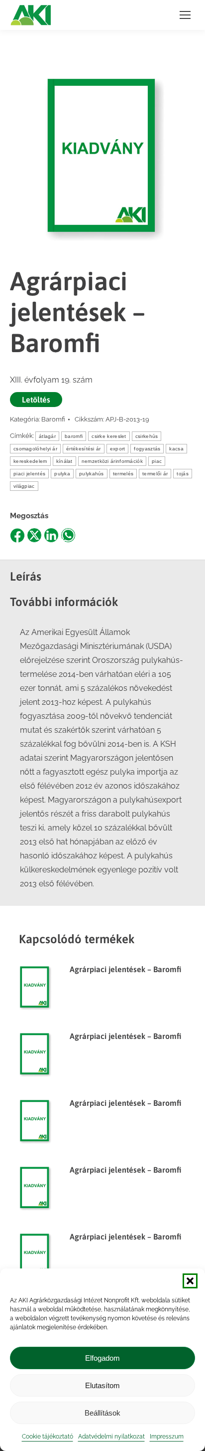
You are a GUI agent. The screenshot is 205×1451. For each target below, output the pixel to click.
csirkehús (146, 436)
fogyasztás (147, 448)
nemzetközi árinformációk (112, 461)
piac (157, 461)
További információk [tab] (64, 602)
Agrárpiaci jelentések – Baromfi (125, 969)
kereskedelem (30, 461)
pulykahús (91, 473)
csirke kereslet (109, 436)
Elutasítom (102, 1385)
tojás (183, 473)
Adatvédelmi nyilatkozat (111, 1436)
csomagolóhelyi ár (35, 448)
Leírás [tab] (25, 576)
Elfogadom (102, 1358)
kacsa (176, 448)
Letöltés (36, 399)
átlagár (47, 436)
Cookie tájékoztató (47, 1436)
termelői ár (155, 473)
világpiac (24, 486)
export (117, 448)
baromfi (74, 436)
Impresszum (167, 1436)
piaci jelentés (29, 473)
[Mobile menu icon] (185, 15)
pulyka (62, 473)
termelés (123, 473)
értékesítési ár (83, 448)
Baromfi (53, 419)
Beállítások (102, 1413)
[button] (190, 1281)
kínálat (64, 461)
